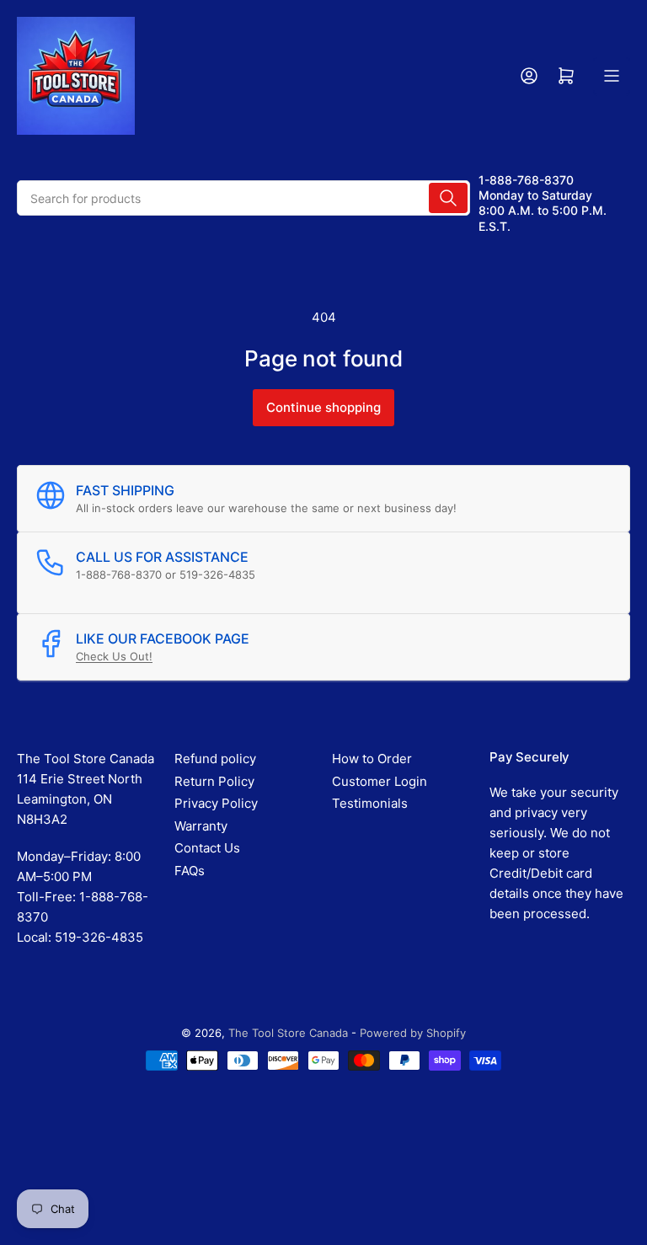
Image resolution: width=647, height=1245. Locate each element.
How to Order (372, 759)
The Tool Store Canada (288, 1032)
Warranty (200, 826)
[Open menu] (611, 75)
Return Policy (214, 781)
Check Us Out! (114, 656)
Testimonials (370, 803)
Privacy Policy (216, 803)
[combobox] (243, 198)
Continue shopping (323, 407)
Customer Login (379, 781)
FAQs (189, 871)
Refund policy (215, 759)
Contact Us (207, 848)
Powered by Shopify (413, 1032)
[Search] (448, 198)
